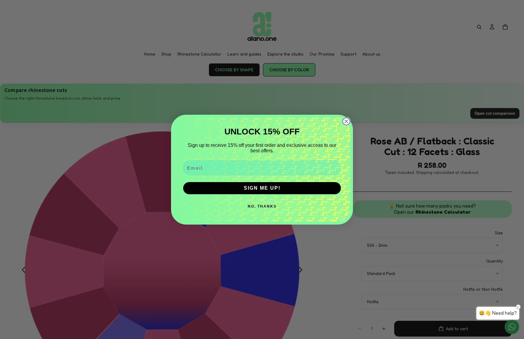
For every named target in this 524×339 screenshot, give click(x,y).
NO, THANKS (262, 206)
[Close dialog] (346, 121)
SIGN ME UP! (262, 188)
